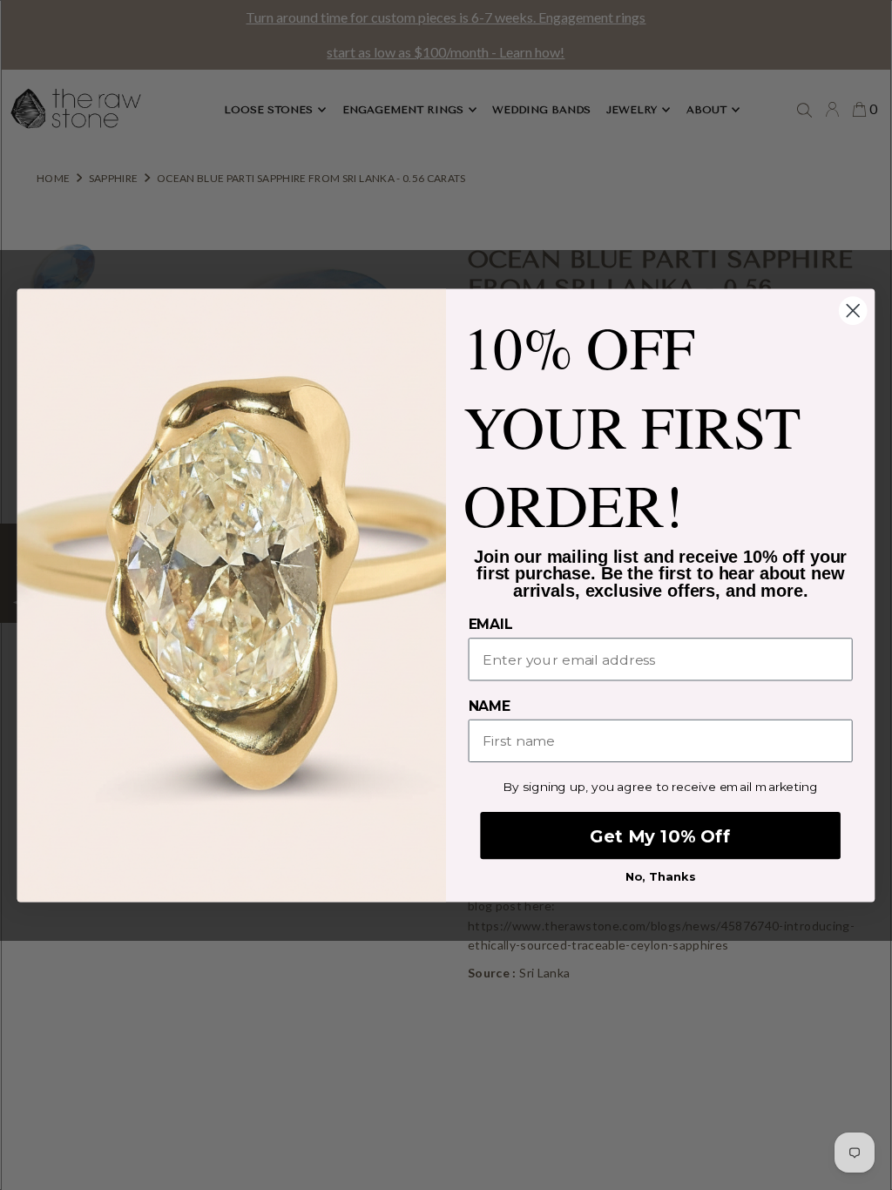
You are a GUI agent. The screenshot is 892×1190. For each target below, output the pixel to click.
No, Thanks (660, 875)
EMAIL (491, 624)
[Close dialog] (853, 310)
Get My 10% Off (660, 835)
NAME (489, 706)
